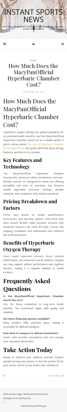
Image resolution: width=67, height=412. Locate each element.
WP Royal (41, 405)
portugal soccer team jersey (17, 398)
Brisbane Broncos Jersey (35, 394)
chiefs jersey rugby (12, 394)
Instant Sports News (33, 15)
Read (33, 60)
